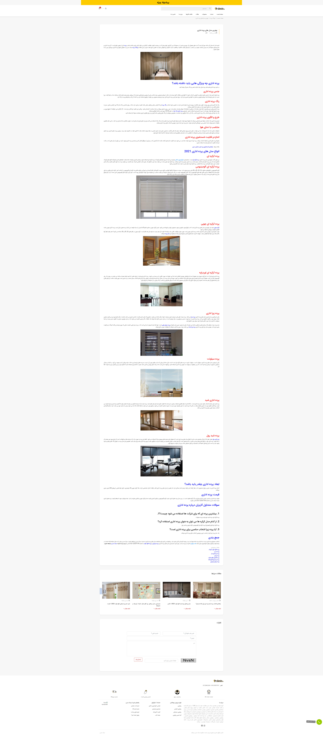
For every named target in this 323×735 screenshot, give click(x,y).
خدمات (211, 14)
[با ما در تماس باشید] (319, 722)
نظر (194, 643)
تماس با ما (173, 14)
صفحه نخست (220, 14)
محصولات (204, 14)
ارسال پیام (138, 660)
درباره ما (181, 14)
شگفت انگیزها (189, 14)
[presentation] (222, 591)
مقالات (197, 14)
